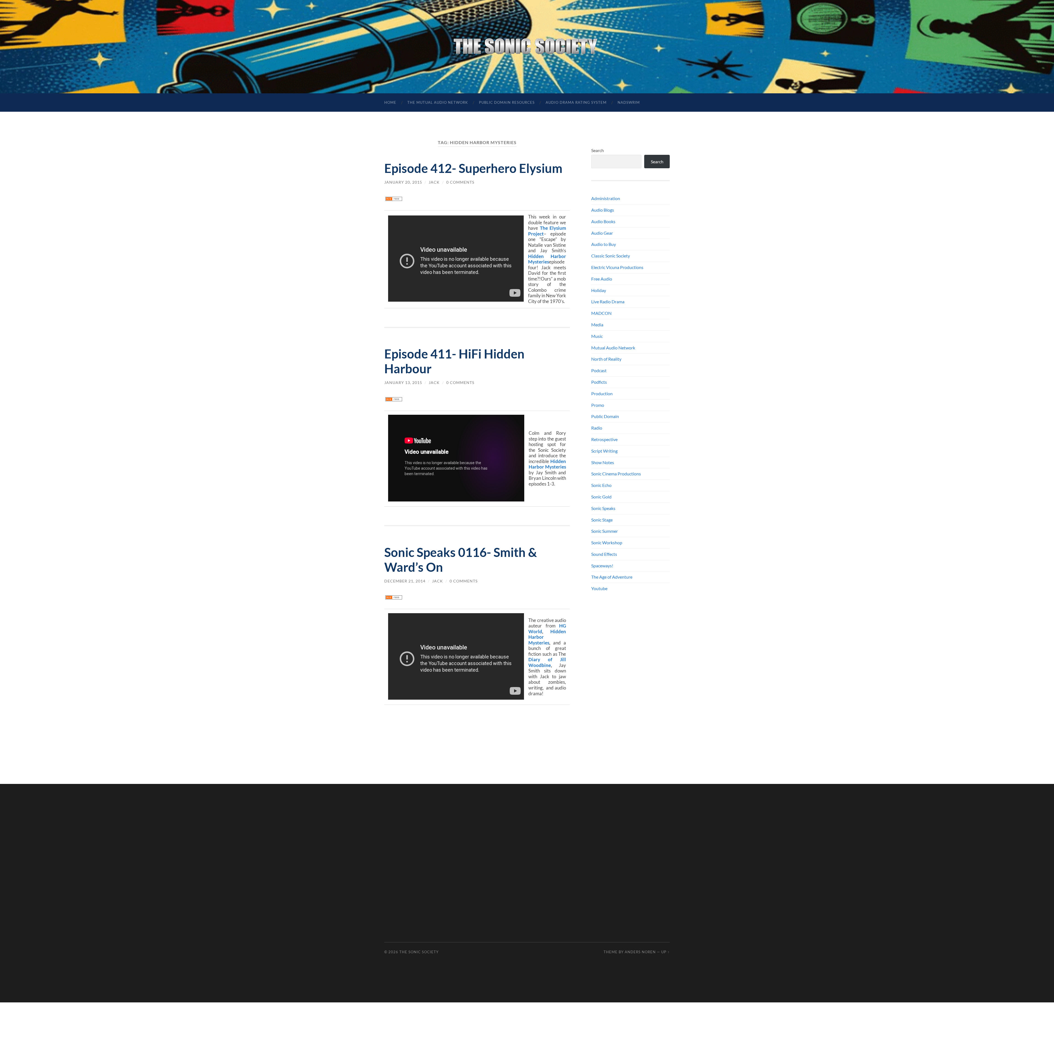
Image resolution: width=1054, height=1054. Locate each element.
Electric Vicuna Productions (617, 267)
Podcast (599, 370)
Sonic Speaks (603, 508)
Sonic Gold (601, 496)
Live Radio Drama (607, 301)
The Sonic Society (419, 952)
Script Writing (604, 450)
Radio (596, 427)
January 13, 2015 (403, 382)
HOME (390, 102)
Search (597, 150)
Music (597, 336)
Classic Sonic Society (610, 255)
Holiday (598, 290)
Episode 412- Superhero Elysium (473, 168)
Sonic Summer (604, 531)
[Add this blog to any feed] (393, 199)
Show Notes (602, 462)
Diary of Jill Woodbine (547, 662)
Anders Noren (640, 952)
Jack (434, 182)
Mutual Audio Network (613, 347)
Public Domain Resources (507, 102)
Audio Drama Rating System (576, 102)
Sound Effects (604, 554)
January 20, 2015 (403, 182)
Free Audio (601, 278)
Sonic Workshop (606, 542)
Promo (597, 405)
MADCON (601, 313)
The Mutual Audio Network (437, 102)
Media (597, 324)
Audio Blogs (602, 209)
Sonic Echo (601, 485)
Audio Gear (602, 233)
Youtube (599, 588)
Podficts (599, 382)
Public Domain (605, 416)
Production (602, 393)
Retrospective (604, 439)
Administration (605, 198)
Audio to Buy (603, 244)
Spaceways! (602, 565)
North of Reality (606, 358)
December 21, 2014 (404, 581)
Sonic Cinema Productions (616, 473)
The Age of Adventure (611, 576)
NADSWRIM (629, 102)
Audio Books (603, 221)
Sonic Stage (602, 519)
